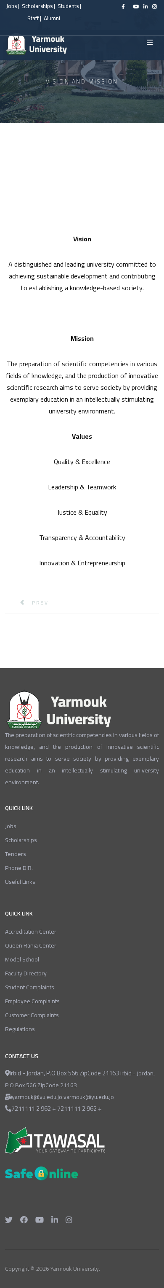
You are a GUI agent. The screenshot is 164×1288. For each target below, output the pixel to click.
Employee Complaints (32, 1001)
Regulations (20, 1028)
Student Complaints (29, 987)
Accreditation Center (30, 931)
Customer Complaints (32, 1015)
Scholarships (38, 6)
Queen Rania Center (30, 945)
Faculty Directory (26, 973)
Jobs (11, 6)
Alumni (52, 18)
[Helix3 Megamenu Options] (150, 42)
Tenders (15, 853)
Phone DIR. (19, 867)
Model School (22, 959)
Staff (33, 18)
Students (68, 6)
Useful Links (20, 881)
